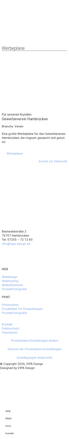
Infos (8, 426)
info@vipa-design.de (16, 244)
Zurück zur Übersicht (52, 161)
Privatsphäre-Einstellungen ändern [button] (34, 340)
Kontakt (10, 433)
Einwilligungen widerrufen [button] (34, 357)
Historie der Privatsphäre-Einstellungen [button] (34, 349)
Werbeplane (15, 153)
